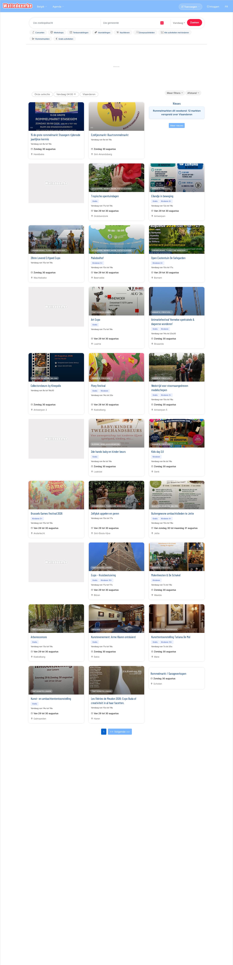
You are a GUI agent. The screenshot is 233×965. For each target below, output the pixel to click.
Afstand (192, 92)
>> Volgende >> (120, 731)
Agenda (57, 6)
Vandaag (178, 22)
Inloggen (214, 6)
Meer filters (173, 92)
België (40, 6)
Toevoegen (190, 6)
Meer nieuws (176, 125)
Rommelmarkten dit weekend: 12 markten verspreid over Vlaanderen (177, 112)
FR (226, 6)
